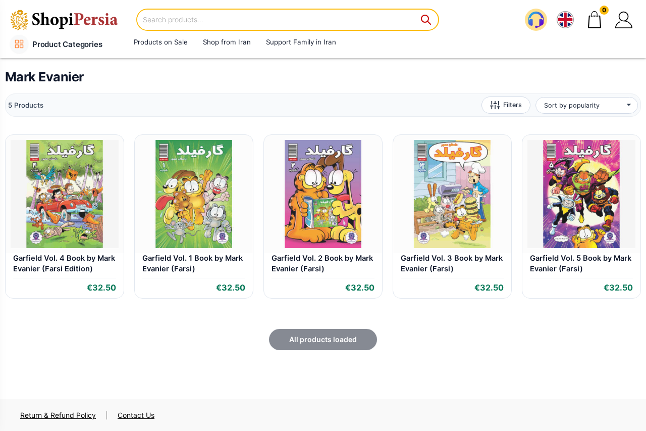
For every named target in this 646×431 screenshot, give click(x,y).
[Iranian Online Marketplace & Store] (70, 19)
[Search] (426, 20)
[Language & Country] (565, 20)
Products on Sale (161, 42)
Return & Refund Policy (58, 415)
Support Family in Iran (301, 42)
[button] (623, 19)
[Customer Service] (536, 20)
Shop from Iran (227, 42)
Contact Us (136, 415)
